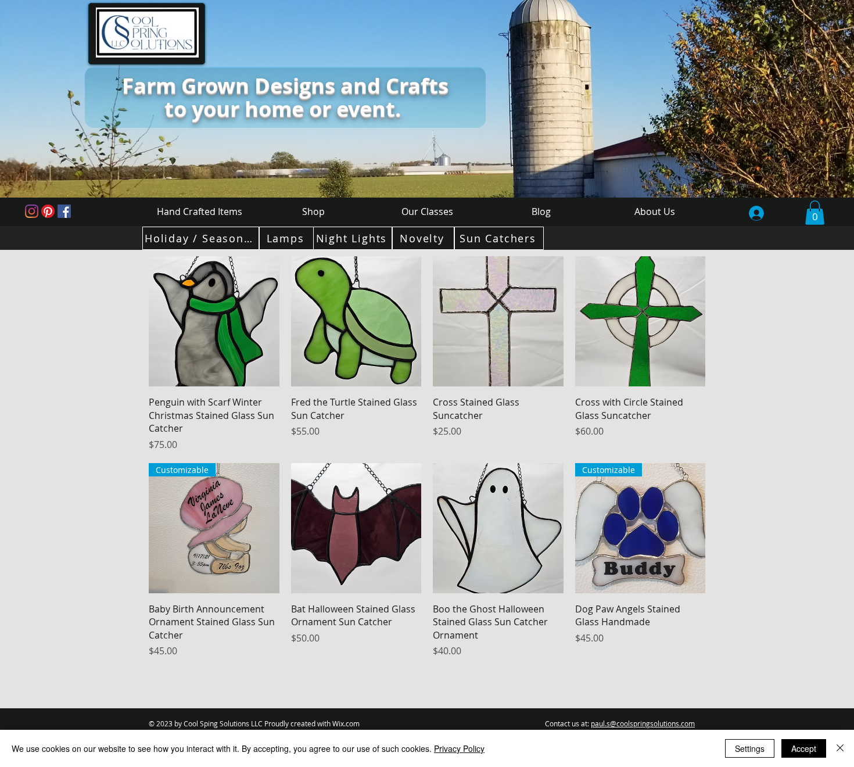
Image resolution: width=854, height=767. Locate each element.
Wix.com (346, 723)
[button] (815, 212)
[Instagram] (31, 211)
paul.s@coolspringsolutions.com (643, 723)
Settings (750, 748)
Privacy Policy (459, 748)
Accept (803, 748)
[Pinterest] (48, 211)
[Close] (840, 748)
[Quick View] (214, 321)
